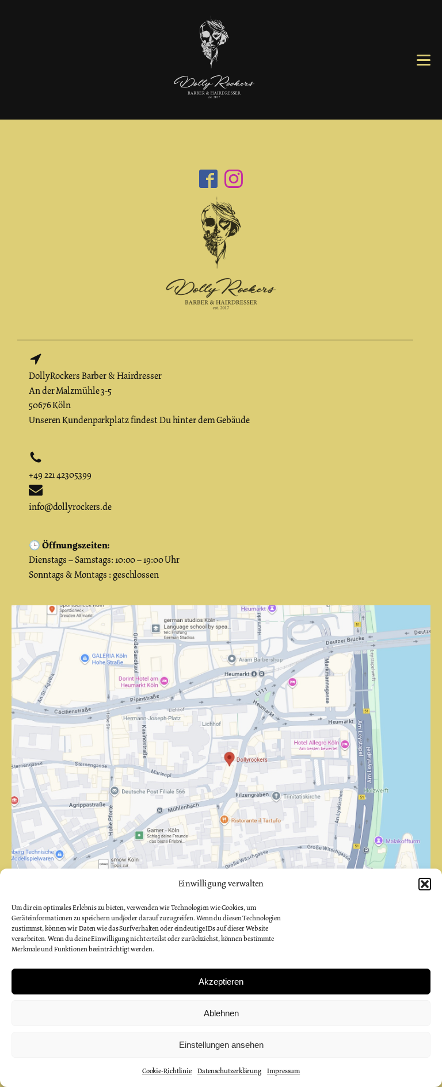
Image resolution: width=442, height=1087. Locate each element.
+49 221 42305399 (60, 475)
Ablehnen (221, 1013)
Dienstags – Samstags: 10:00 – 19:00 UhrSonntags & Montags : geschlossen (104, 560)
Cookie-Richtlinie (167, 1071)
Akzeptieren (221, 981)
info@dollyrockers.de (70, 507)
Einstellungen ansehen (221, 1045)
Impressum (283, 1071)
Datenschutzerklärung (229, 1071)
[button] (424, 884)
